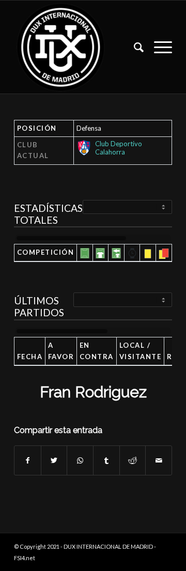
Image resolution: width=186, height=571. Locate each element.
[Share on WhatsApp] (80, 460)
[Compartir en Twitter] (54, 460)
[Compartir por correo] (159, 460)
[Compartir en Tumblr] (106, 460)
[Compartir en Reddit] (133, 460)
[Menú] (158, 47)
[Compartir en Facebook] (27, 460)
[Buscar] (133, 47)
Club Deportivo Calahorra (118, 148)
